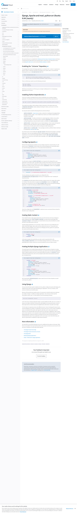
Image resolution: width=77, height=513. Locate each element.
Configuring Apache (66, 34)
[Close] (75, 508)
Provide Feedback (41, 356)
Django (53, 12)
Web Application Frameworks (45, 12)
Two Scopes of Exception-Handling (7, 29)
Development (35, 12)
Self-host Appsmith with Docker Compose (9, 54)
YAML (35, 129)
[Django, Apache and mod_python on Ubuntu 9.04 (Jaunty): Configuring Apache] (36, 142)
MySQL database (43, 62)
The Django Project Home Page (30, 329)
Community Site (47, 370)
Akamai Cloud (24, 12)
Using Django (65, 40)
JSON (31, 129)
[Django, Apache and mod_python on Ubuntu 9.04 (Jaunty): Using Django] (32, 284)
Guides (30, 12)
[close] (18, 8)
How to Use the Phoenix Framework (8, 51)
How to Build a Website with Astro (8, 49)
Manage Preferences (69, 508)
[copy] (59, 74)
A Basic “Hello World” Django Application (32, 337)
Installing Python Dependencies (68, 33)
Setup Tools (35, 113)
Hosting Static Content (67, 36)
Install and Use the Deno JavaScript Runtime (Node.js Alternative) (10, 28)
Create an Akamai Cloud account (31, 36)
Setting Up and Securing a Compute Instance (46, 59)
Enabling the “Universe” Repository (67, 31)
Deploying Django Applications (30, 335)
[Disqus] (41, 390)
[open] (18, 15)
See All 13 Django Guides (7, 64)
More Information (66, 41)
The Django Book (27, 333)
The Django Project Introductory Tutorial (32, 331)
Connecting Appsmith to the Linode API (9, 48)
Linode (42, 20)
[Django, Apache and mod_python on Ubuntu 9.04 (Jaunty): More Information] (35, 321)
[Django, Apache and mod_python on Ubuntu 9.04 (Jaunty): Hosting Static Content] (38, 215)
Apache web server (29, 62)
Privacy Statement (23, 511)
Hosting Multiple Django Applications (67, 38)
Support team (34, 370)
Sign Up (56, 36)
